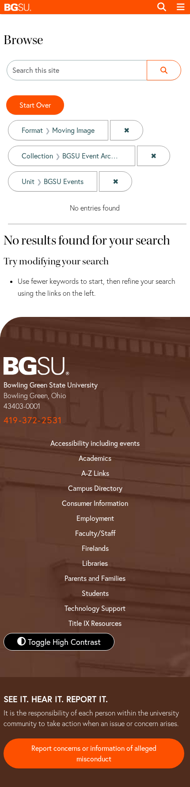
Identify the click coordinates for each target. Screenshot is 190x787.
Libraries (95, 563)
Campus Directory (95, 488)
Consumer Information (95, 503)
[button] (76, 7)
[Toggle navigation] (180, 7)
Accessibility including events (95, 443)
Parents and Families (95, 578)
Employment (95, 518)
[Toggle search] (161, 7)
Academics (95, 458)
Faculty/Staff (95, 533)
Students (95, 593)
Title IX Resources (95, 623)
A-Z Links (95, 473)
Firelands (95, 548)
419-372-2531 (33, 420)
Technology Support (95, 608)
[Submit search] (164, 70)
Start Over (35, 104)
